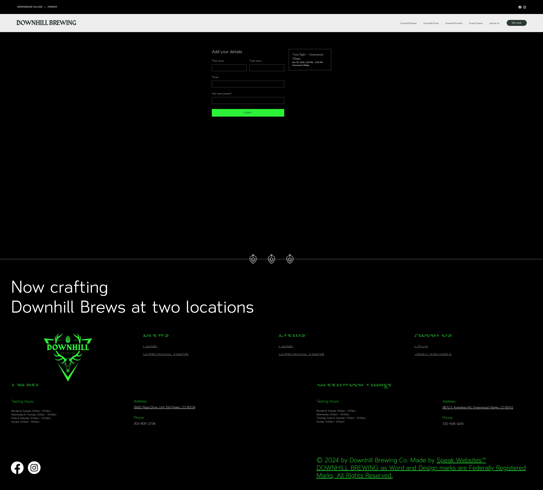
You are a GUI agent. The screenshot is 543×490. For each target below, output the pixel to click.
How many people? (222, 93)
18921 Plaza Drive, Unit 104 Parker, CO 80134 (164, 407)
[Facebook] (520, 7)
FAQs (421, 349)
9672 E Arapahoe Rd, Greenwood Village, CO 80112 (477, 407)
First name (218, 61)
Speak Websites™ (461, 460)
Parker (150, 349)
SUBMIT (248, 112)
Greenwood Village (166, 356)
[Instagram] (524, 7)
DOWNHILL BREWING (46, 23)
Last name (255, 61)
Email (215, 77)
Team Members (433, 356)
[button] (494, 23)
